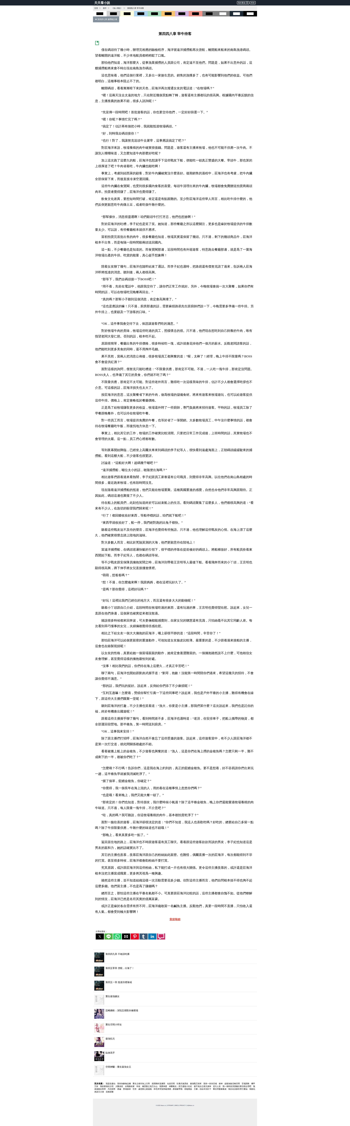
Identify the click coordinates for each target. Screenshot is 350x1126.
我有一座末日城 (210, 1083)
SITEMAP (170, 1105)
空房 (135, 1089)
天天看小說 (102, 3)
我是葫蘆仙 (111, 1083)
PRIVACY (183, 1105)
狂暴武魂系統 (183, 1083)
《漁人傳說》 (117, 8)
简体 (253, 3)
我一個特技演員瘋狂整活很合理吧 (237, 1086)
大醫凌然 (119, 1086)
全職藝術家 (130, 1086)
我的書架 (242, 3)
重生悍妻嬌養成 (220, 1089)
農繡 (119, 1089)
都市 (105, 8)
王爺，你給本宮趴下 (203, 1089)
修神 (221, 1083)
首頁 (96, 8)
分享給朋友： (101, 931)
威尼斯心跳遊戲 (145, 1089)
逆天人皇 (217, 1086)
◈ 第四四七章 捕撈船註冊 (106, 19)
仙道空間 (171, 1083)
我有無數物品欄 (124, 1083)
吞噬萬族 (188, 1089)
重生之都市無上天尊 (141, 1083)
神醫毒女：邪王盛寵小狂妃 (180, 1086)
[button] (100, 936)
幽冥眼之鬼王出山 (150, 1086)
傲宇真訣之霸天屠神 (203, 1086)
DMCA (176, 1105)
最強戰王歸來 (196, 1083)
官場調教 (246, 1083)
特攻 (138, 1086)
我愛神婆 (163, 1086)
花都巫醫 (109, 1092)
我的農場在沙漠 (107, 1086)
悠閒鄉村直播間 (159, 1083)
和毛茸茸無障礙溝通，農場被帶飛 (168, 1089)
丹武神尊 (112, 1089)
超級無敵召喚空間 (232, 1083)
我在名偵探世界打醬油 (238, 1089)
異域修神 (127, 1089)
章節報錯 (175, 919)
